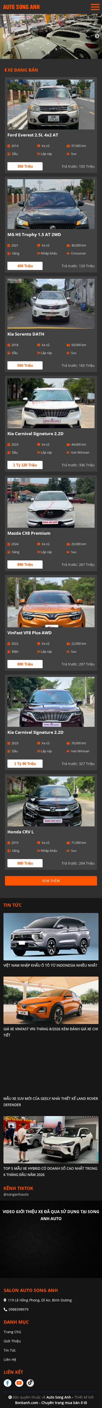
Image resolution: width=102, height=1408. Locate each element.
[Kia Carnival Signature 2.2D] (51, 403)
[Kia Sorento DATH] (51, 304)
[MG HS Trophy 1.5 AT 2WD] (51, 204)
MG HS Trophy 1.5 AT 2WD (34, 234)
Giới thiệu (12, 1341)
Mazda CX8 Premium (29, 533)
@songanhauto (15, 1194)
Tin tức (10, 1350)
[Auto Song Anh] (21, 7)
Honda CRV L (20, 832)
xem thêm (51, 880)
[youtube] (19, 1383)
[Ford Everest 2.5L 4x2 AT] (51, 104)
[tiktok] (30, 1383)
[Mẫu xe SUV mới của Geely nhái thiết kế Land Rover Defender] (51, 1069)
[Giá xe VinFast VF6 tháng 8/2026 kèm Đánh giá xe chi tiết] (51, 1000)
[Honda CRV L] (51, 801)
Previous (4, 36)
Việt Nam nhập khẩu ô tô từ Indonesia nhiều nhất (50, 965)
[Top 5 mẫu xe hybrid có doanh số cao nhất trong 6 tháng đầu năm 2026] (51, 1139)
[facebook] (9, 1383)
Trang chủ (12, 1331)
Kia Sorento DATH (25, 334)
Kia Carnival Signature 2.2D (35, 433)
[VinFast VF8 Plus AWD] (51, 602)
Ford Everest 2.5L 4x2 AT (32, 135)
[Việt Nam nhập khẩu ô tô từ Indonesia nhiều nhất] (51, 936)
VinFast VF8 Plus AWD (29, 633)
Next (97, 36)
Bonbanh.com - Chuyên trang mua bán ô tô (51, 1402)
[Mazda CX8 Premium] (51, 503)
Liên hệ (10, 1359)
